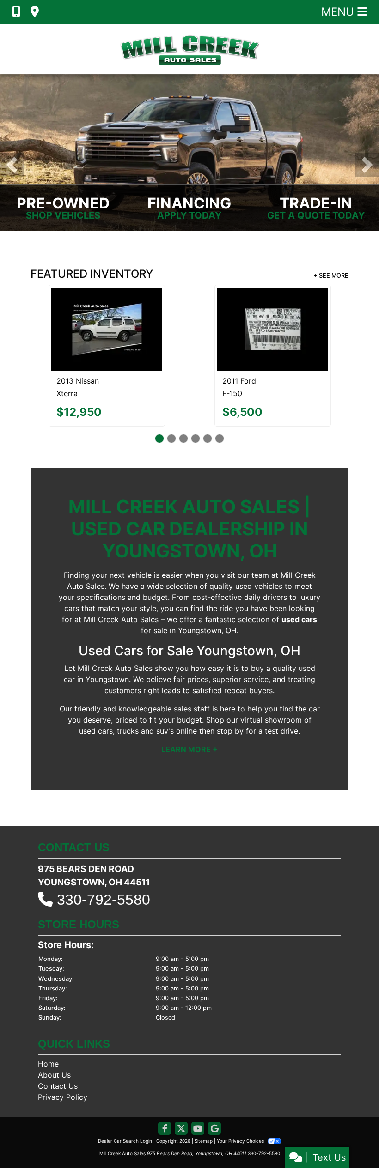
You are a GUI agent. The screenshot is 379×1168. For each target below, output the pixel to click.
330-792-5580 (103, 863)
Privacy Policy (62, 1061)
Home (48, 1027)
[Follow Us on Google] (214, 1093)
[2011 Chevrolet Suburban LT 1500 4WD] (272, 311)
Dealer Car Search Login (125, 1105)
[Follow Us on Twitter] (181, 1093)
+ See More (330, 275)
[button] (12, 165)
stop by (230, 694)
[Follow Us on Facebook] (164, 1093)
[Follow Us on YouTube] (197, 1093)
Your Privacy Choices (241, 1105)
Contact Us (58, 1050)
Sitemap (204, 1105)
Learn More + (189, 712)
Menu (339, 11)
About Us (54, 1038)
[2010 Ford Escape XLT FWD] (106, 306)
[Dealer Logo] (189, 49)
